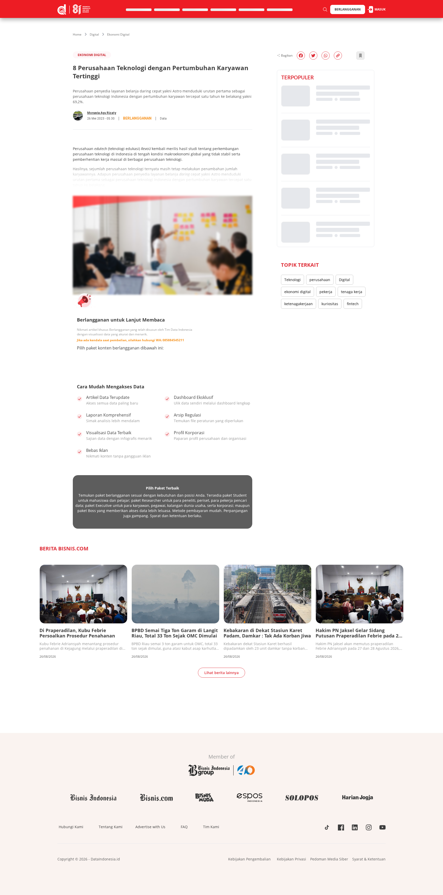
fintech (353, 303)
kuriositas (329, 303)
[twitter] (313, 55)
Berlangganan (348, 9)
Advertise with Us (150, 826)
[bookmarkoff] (360, 55)
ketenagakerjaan (298, 303)
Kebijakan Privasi (291, 859)
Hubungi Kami (71, 826)
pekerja (325, 291)
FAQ (184, 826)
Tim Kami (211, 826)
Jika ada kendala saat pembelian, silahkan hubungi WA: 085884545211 (130, 340)
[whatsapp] (325, 55)
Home (77, 34)
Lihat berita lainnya (221, 672)
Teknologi (292, 279)
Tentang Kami (111, 826)
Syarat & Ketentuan (369, 859)
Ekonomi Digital (118, 34)
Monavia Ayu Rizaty (101, 113)
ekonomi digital (297, 291)
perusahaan (319, 279)
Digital (94, 34)
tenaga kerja (351, 291)
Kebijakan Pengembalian (249, 859)
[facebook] (301, 55)
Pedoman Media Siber (329, 859)
